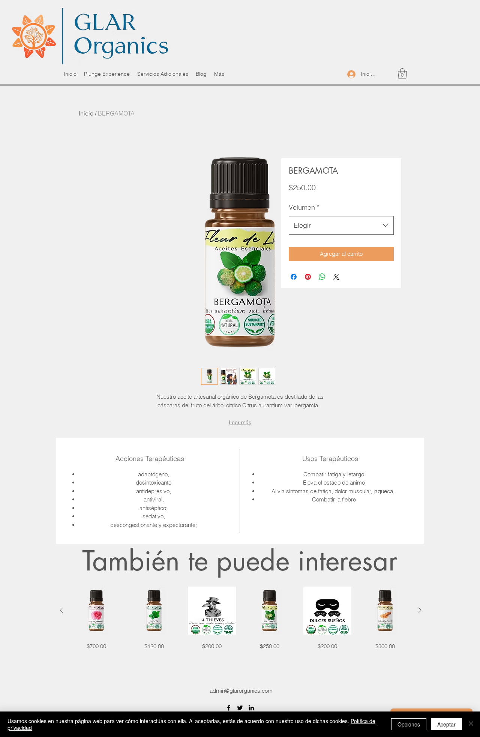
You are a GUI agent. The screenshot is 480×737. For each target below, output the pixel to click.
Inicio (86, 113)
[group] (240, 618)
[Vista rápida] (96, 611)
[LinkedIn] (251, 707)
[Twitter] (240, 707)
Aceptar (446, 724)
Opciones (409, 724)
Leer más (240, 422)
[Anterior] (61, 610)
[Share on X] (336, 276)
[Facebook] (228, 707)
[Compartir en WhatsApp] (322, 276)
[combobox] (341, 225)
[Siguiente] (420, 610)
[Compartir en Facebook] (293, 276)
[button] (402, 73)
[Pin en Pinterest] (307, 276)
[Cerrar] (471, 724)
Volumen (304, 207)
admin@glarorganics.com (241, 690)
